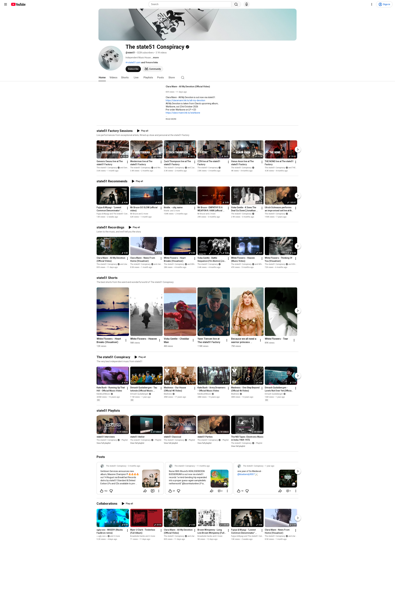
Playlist (125, 440)
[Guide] (5, 4)
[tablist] (197, 77)
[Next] (298, 149)
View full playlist (104, 443)
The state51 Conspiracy (208, 168)
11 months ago (203, 466)
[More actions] (127, 162)
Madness (168, 394)
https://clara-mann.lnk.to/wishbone (183, 113)
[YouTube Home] (18, 4)
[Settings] (372, 4)
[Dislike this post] (111, 490)
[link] (130, 479)
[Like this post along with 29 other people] (170, 490)
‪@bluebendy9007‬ (246, 474)
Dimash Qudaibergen (139, 394)
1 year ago (269, 466)
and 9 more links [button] (149, 62)
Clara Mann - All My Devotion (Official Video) (188, 86)
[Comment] (153, 491)
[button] (171, 118)
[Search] (236, 4)
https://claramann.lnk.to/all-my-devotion (185, 100)
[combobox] (191, 4)
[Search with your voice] (246, 4)
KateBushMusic (103, 394)
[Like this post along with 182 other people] (101, 490)
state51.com (134, 62)
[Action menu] (159, 491)
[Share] (145, 491)
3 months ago (134, 466)
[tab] (102, 77)
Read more (171, 119)
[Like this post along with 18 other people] (238, 490)
